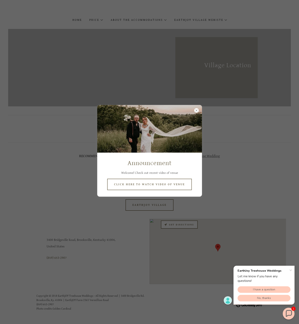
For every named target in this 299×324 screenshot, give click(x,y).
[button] (289, 314)
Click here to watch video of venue (149, 184)
